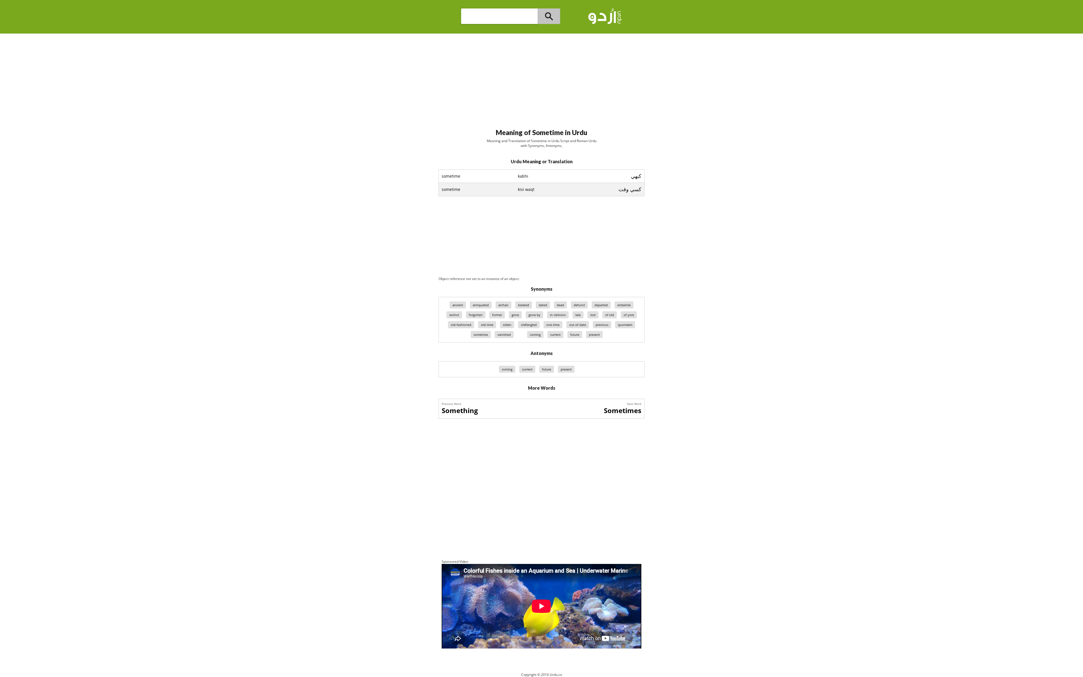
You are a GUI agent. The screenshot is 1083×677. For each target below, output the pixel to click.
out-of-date (577, 325)
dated (543, 305)
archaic (503, 305)
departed (601, 305)
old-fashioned (461, 325)
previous (602, 325)
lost (593, 315)
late (578, 315)
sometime (481, 334)
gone (515, 315)
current (555, 334)
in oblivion (558, 315)
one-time (553, 325)
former (497, 315)
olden (507, 325)
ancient (457, 305)
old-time (487, 325)
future (574, 334)
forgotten (476, 315)
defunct (579, 305)
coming (535, 334)
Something (460, 410)
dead (560, 305)
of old (609, 315)
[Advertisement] (541, 78)
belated (523, 305)
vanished (504, 334)
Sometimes (622, 410)
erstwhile (624, 305)
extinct (454, 315)
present (594, 334)
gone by (534, 315)
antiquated (481, 305)
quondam (625, 325)
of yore (629, 315)
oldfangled (529, 325)
